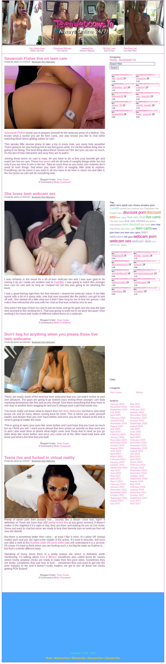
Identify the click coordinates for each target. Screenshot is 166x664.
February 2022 (117, 484)
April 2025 (115, 415)
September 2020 (138, 423)
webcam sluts (141, 241)
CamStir (59, 282)
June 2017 (135, 500)
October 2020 (137, 420)
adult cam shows (131, 205)
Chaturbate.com (151, 208)
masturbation (116, 224)
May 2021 (135, 404)
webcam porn (144, 236)
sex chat (155, 224)
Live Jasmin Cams (37, 48)
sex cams (145, 224)
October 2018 (137, 476)
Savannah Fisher (14, 132)
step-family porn (117, 229)
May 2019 (135, 456)
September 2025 (118, 409)
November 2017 (138, 492)
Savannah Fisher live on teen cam (35, 58)
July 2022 (115, 470)
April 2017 (135, 503)
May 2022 (115, 476)
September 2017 (138, 498)
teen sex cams (133, 232)
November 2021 (118, 492)
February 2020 (137, 440)
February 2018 (137, 487)
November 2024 (118, 423)
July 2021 (115, 503)
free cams (121, 217)
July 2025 (115, 412)
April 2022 (115, 478)
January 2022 (117, 487)
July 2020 (135, 429)
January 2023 (117, 462)
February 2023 (117, 459)
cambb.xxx (125, 208)
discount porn (134, 212)
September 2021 (118, 498)
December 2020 (138, 415)
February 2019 (137, 464)
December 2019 (138, 442)
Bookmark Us (127, 60)
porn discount (131, 224)
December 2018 (138, 470)
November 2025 (118, 406)
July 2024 (115, 429)
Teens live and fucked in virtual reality (39, 457)
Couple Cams (116, 213)
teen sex (119, 232)
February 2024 (117, 434)
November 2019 (138, 445)
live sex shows (135, 221)
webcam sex (120, 241)
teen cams (144, 228)
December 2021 (118, 489)
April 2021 (135, 406)
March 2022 (116, 481)
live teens (45, 161)
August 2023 (116, 448)
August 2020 (136, 426)
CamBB (114, 208)
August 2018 (136, 481)
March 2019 (136, 462)
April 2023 (115, 453)
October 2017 (137, 495)
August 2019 (136, 451)
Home (113, 60)
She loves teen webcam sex (29, 193)
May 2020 (135, 434)
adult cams (115, 205)
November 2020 (138, 418)
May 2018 (135, 484)
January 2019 (137, 467)
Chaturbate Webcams (62, 48)
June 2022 (115, 473)
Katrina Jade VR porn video (47, 542)
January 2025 (117, 420)
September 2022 (118, 467)
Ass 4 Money (48, 557)
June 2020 (135, 431)
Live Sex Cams (117, 221)
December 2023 (118, 440)
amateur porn (148, 205)
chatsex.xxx (137, 208)
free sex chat (136, 217)
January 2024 (117, 437)
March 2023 (116, 456)
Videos (139, 392)
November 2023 (118, 442)
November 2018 (138, 473)
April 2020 (135, 437)
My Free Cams (109, 48)
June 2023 (115, 451)
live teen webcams (70, 411)
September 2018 (138, 478)
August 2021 (116, 500)
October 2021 (117, 495)
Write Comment (62, 182)
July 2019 (135, 453)
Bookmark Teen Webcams (43, 62)
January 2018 (137, 489)
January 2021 (137, 412)
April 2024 (115, 431)
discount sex (112, 658)
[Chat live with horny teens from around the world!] (83, 44)
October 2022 (117, 464)
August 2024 (116, 426)
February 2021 (137, 409)
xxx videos (122, 245)
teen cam (130, 228)
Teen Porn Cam (130, 48)
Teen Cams (63, 179)
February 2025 (117, 418)
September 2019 (138, 448)
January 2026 (117, 404)
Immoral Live (87, 48)
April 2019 (135, 459)
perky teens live (58, 522)
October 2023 (117, 445)
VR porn (128, 236)
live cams (153, 217)
